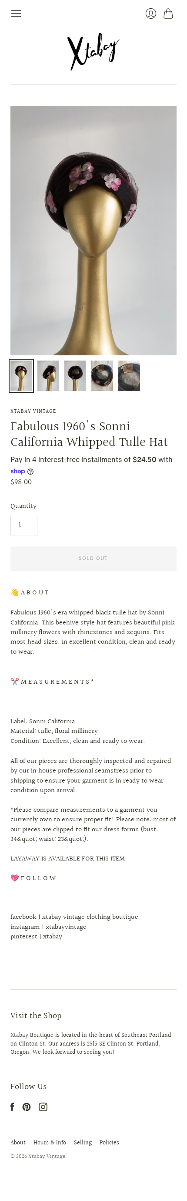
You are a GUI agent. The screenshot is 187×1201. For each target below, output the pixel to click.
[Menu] (16, 13)
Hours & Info (49, 1143)
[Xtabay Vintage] (93, 52)
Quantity (23, 506)
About (18, 1143)
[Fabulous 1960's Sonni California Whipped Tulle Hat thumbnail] (21, 376)
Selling (83, 1143)
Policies (109, 1143)
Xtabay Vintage (33, 412)
